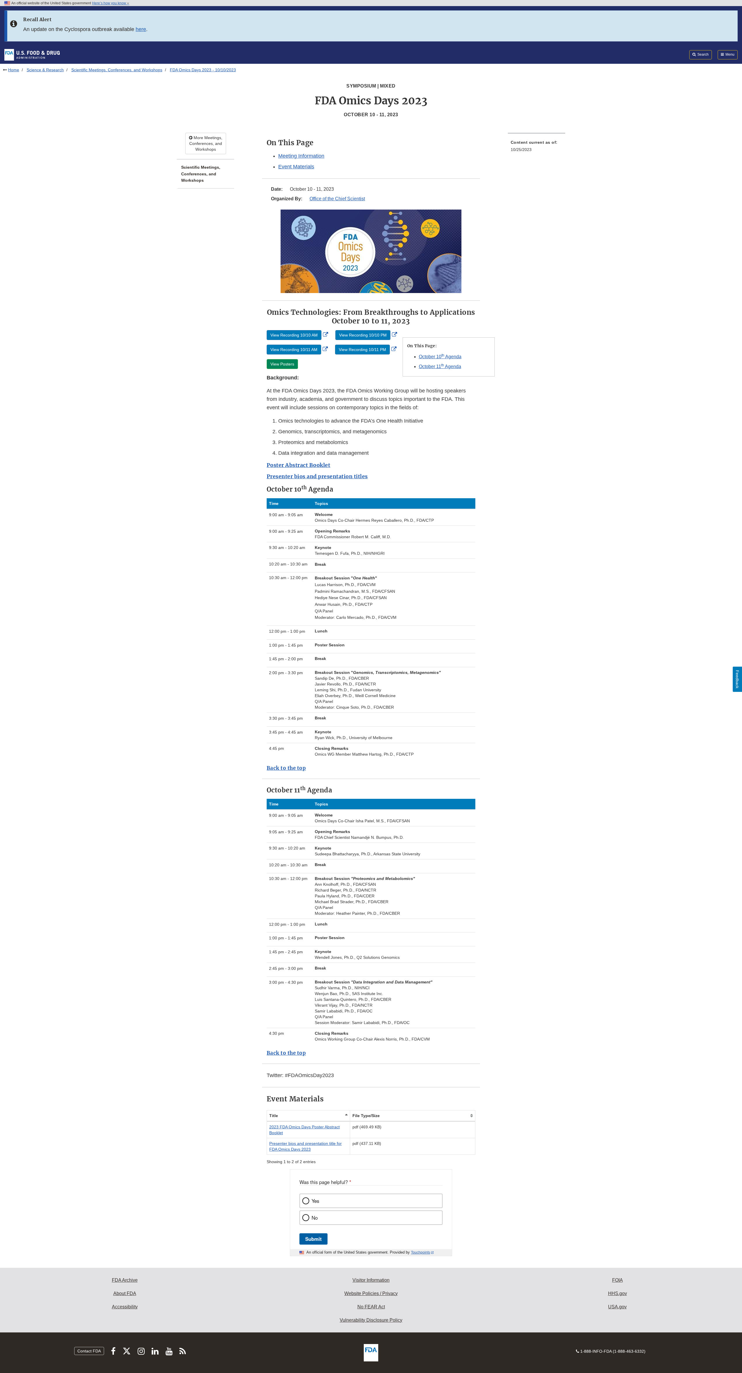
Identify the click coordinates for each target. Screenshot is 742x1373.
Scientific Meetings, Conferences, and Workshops (116, 70)
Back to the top (286, 768)
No (315, 1217)
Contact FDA (89, 1351)
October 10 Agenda (440, 356)
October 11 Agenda (440, 366)
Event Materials (296, 167)
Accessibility (125, 1306)
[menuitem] (536, 147)
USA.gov (617, 1306)
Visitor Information (371, 1280)
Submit (313, 1238)
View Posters (282, 364)
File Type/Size (366, 1115)
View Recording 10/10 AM (294, 335)
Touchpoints (420, 1252)
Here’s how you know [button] (109, 3)
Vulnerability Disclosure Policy (371, 1320)
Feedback (737, 679)
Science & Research (45, 70)
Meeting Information (301, 156)
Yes (315, 1200)
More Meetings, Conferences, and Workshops (205, 143)
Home (13, 70)
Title (273, 1115)
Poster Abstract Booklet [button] (298, 465)
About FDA (124, 1293)
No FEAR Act (371, 1306)
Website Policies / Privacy (371, 1293)
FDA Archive (125, 1280)
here (141, 29)
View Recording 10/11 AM (293, 349)
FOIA (617, 1280)
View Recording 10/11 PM (362, 349)
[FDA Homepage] (32, 54)
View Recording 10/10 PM (363, 335)
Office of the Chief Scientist (337, 198)
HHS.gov (617, 1293)
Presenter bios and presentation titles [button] (317, 476)
